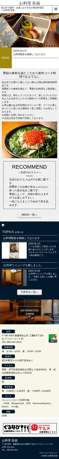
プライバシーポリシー (48, 453)
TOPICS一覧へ (29, 292)
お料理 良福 (29, 3)
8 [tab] (50, 44)
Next (1, 30)
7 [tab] (47, 44)
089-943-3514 (12, 450)
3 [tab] (37, 44)
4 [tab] (40, 44)
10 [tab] (55, 44)
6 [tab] (45, 44)
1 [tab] (32, 44)
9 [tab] (52, 44)
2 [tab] (35, 44)
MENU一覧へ (29, 214)
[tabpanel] (29, 30)
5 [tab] (42, 44)
